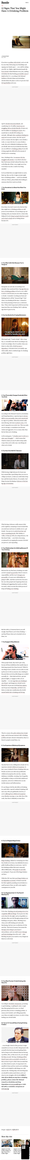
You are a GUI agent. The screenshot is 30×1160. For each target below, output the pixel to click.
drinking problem (17, 149)
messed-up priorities (12, 572)
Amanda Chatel (5, 56)
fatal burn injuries (22, 685)
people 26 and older (20, 869)
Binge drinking (5, 860)
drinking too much (17, 130)
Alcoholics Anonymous (15, 1004)
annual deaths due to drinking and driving (13, 692)
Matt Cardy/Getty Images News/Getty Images (29, 42)
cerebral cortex (19, 423)
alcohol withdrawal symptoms (16, 767)
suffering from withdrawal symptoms (15, 794)
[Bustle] (5, 2)
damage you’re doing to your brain (10, 929)
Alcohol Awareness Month (13, 124)
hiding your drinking (12, 588)
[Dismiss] (28, 1146)
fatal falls (14, 688)
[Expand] (23, 1146)
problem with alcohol (14, 62)
